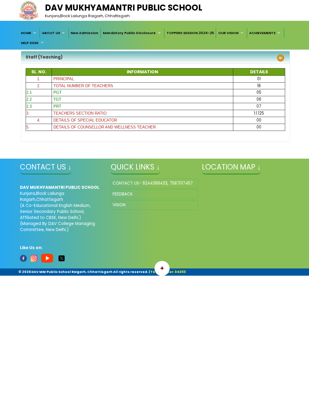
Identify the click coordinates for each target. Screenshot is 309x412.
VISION (119, 205)
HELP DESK (30, 42)
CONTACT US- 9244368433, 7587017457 (153, 183)
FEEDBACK (123, 194)
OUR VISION (228, 32)
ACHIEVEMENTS (262, 32)
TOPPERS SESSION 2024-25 (190, 32)
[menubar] (154, 38)
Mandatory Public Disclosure (129, 32)
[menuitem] (29, 33)
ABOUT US (51, 32)
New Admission (84, 32)
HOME (26, 32)
